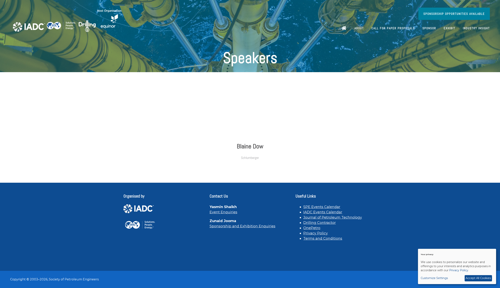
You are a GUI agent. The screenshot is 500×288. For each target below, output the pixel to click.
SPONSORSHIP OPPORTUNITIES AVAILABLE (454, 14)
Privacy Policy (315, 233)
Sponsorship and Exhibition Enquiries (242, 226)
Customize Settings (434, 278)
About (359, 28)
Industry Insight (476, 28)
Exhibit (449, 28)
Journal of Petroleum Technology (332, 217)
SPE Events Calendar (321, 207)
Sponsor (429, 28)
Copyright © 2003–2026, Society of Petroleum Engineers (54, 279)
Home (344, 28)
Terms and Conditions (322, 238)
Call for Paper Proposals (393, 28)
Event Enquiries (223, 212)
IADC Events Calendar (322, 212)
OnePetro (311, 228)
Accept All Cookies (478, 278)
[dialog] (457, 266)
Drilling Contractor (319, 223)
